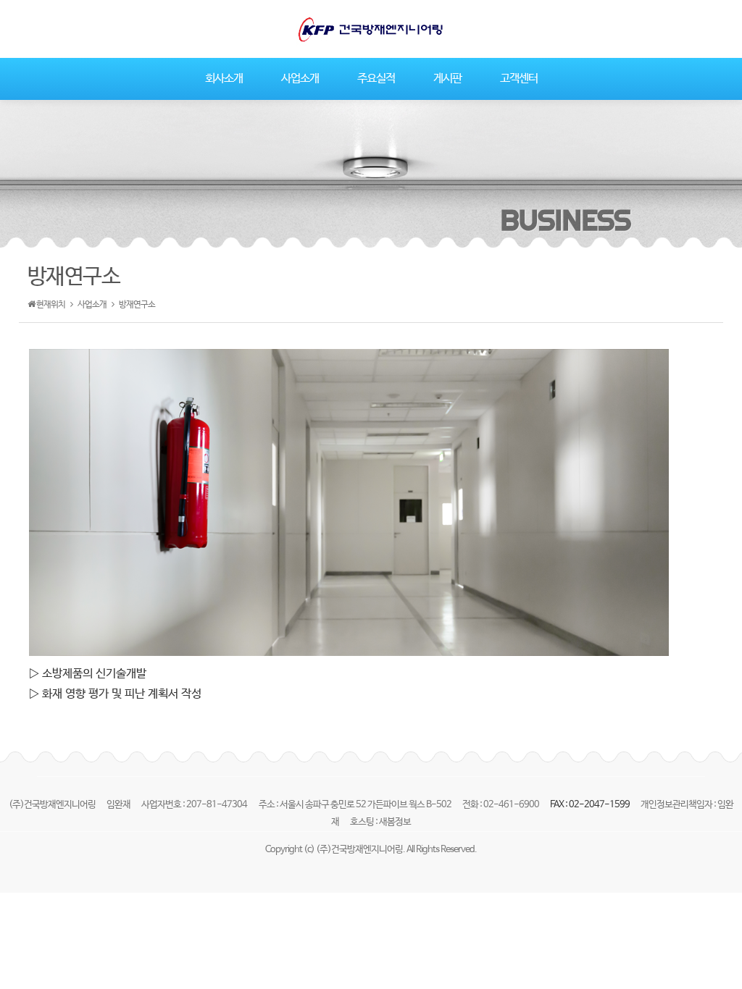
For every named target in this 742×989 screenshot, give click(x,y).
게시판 (447, 78)
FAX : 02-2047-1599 (590, 804)
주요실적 (376, 78)
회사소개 (224, 78)
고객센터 (519, 78)
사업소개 (300, 78)
